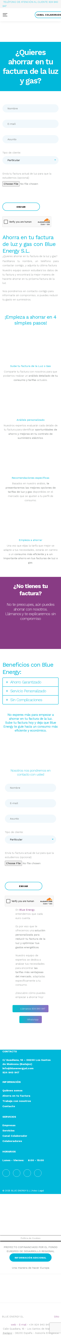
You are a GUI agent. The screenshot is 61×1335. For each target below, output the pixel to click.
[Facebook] (6, 1173)
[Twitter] (37, 1173)
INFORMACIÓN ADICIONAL (31, 1257)
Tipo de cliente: (11, 152)
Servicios (8, 1130)
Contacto (8, 1106)
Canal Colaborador (14, 1136)
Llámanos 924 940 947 (32, 630)
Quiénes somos (12, 1090)
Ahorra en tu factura (16, 1095)
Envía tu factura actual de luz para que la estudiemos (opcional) (26, 175)
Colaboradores (12, 1141)
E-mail (22, 1324)
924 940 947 (10, 1072)
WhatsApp (33, 641)
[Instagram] (27, 1173)
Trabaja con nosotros (16, 1101)
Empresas (8, 1125)
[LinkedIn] (16, 1173)
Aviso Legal (38, 1190)
